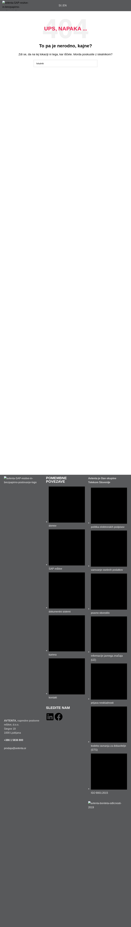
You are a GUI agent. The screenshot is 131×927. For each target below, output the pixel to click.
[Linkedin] (50, 717)
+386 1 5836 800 (13, 740)
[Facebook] (59, 717)
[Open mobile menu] (127, 5)
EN (65, 5)
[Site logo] (16, 5)
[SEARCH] (93, 63)
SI (60, 5)
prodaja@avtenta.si (15, 748)
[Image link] (23, 595)
